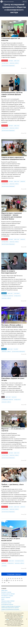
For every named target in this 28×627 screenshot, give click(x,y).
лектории (11, 60)
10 (8, 578)
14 (17, 578)
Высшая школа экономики (8, 1)
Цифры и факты (4, 590)
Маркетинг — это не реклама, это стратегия (13, 430)
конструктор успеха (19, 560)
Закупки (2, 599)
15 (19, 578)
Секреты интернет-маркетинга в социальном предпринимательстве (13, 158)
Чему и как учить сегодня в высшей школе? (10, 539)
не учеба (16, 349)
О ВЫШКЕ (3, 588)
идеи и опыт (16, 60)
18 (4, 580)
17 (2, 580)
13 (15, 578)
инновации (4, 565)
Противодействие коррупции (7, 604)
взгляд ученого (17, 295)
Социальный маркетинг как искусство (10, 39)
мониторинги (16, 293)
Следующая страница (13, 574)
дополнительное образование (8, 65)
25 (19, 580)
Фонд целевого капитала (6, 602)
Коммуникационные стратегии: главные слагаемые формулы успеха (12, 94)
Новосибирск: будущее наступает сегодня (12, 379)
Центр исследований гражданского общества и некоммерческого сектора (14, 8)
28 (4, 582)
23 (15, 580)
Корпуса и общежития (5, 597)
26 (22, 580)
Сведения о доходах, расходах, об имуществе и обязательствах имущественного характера (10, 607)
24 (17, 580)
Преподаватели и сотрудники (7, 595)
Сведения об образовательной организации (10, 609)
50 (8, 582)
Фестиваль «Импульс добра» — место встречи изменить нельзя (12, 326)
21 (11, 580)
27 (2, 582)
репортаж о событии (14, 63)
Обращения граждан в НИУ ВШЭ (7, 601)
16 (21, 578)
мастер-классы (5, 63)
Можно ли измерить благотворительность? (9, 272)
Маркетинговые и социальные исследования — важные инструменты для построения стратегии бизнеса (11, 216)
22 (13, 580)
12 (13, 578)
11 (10, 578)
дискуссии (23, 181)
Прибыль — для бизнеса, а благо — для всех (12, 485)
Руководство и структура (6, 592)
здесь (22, 616)
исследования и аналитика (7, 295)
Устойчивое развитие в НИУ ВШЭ (8, 593)
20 (9, 580)
